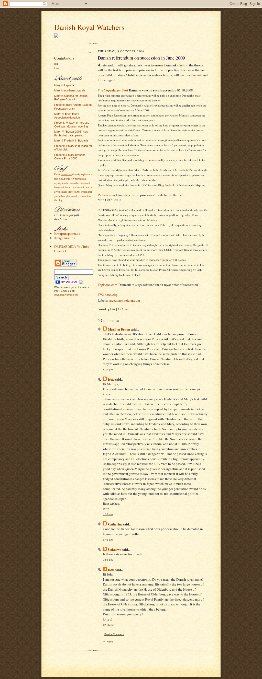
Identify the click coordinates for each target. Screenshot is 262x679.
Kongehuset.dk (64, 238)
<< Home (108, 641)
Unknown (114, 549)
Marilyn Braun (119, 329)
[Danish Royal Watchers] (66, 283)
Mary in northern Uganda (69, 90)
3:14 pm (108, 369)
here (65, 215)
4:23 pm (108, 514)
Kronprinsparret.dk (67, 233)
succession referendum (124, 300)
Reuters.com (106, 195)
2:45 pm (122, 309)
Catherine (115, 524)
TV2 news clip (108, 294)
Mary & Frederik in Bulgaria (71, 140)
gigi (56, 63)
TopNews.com (107, 284)
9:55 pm (108, 559)
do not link (66, 174)
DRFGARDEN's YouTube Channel (71, 248)
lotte (56, 68)
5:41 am (108, 539)
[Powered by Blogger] (65, 266)
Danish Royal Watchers (89, 27)
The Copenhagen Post (113, 90)
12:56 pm (108, 625)
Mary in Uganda (64, 85)
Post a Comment (114, 634)
